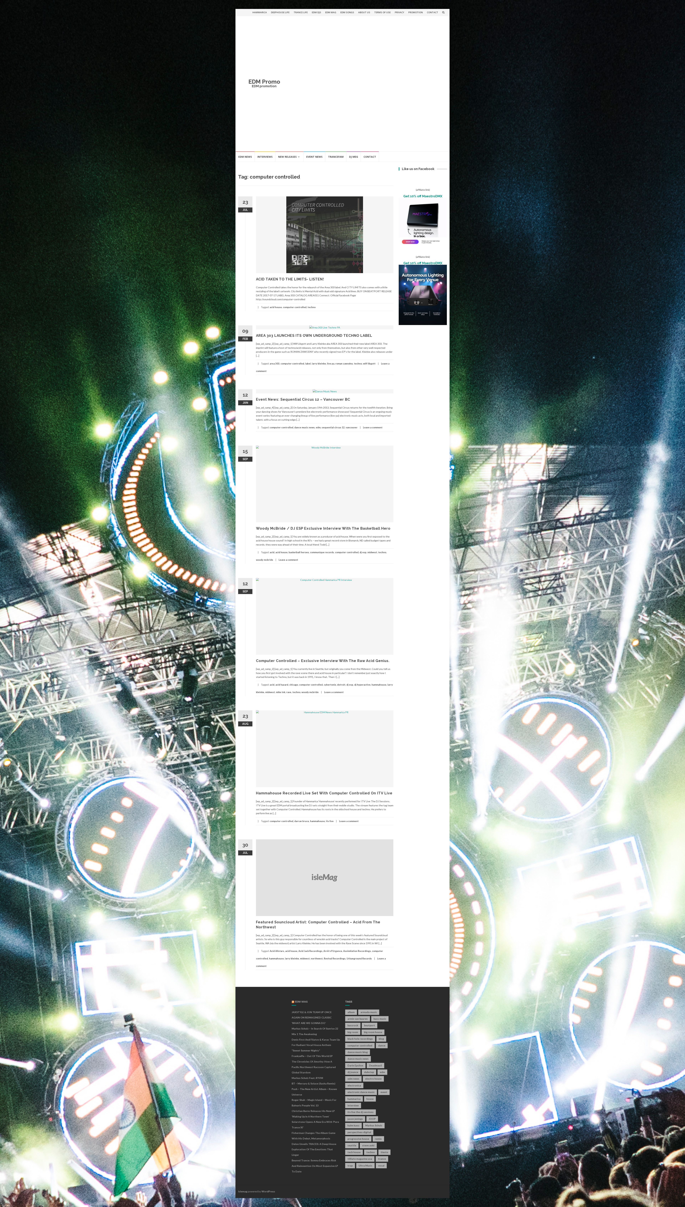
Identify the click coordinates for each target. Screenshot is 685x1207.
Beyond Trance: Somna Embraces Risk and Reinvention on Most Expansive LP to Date (315, 1166)
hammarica (354, 1098)
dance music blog (357, 1052)
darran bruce (301, 821)
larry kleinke (319, 363)
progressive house (358, 1138)
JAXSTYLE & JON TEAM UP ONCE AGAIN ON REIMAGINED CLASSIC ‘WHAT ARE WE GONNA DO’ (312, 1018)
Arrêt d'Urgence (332, 951)
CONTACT (432, 12)
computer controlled (294, 307)
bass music (380, 1018)
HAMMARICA (259, 12)
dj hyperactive (362, 684)
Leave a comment (372, 427)
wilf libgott (369, 363)
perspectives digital (359, 1132)
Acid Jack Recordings (310, 951)
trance (382, 1158)
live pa (330, 363)
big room (352, 1032)
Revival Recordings (335, 958)
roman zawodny (344, 363)
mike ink (280, 692)
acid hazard (281, 684)
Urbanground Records (359, 958)
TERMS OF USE (382, 12)
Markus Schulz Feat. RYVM (307, 1077)
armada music (369, 1012)
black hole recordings (360, 1038)
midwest (372, 552)
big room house (373, 1032)
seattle (351, 1145)
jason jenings (355, 1118)
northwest (317, 958)
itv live (330, 821)
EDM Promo (264, 81)
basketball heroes (299, 552)
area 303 (275, 363)
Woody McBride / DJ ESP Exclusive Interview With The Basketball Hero (323, 528)
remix (378, 1138)
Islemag (242, 1191)
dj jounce (352, 1072)
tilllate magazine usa (359, 1158)
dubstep (369, 1072)
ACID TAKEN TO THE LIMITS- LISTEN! (290, 279)
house (370, 1098)
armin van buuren (357, 1018)
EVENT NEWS (314, 156)
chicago (293, 684)
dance (381, 1045)
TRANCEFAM (336, 156)
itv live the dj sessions (360, 1112)
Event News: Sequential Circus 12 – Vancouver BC (303, 399)
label (308, 363)
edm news (353, 1078)
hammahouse (379, 684)
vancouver (351, 427)
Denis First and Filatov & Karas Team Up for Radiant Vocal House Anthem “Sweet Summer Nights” (316, 1045)
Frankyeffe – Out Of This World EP (312, 1056)
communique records (322, 552)
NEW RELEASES (287, 156)
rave (288, 692)
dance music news (304, 427)
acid (272, 552)
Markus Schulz (373, 1125)
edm (318, 427)
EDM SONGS (347, 12)
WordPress (268, 1191)
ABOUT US (364, 12)
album (351, 1012)
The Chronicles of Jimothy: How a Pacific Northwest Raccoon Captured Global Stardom (314, 1067)
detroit (341, 684)
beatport (369, 1025)
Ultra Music (365, 1165)
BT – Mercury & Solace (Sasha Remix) (313, 1083)
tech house (354, 1152)
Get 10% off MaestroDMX (422, 196)
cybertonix (330, 684)
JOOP (372, 1118)
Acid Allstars (277, 951)
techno (312, 307)
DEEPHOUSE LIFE (280, 12)
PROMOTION (415, 12)
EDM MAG (330, 12)
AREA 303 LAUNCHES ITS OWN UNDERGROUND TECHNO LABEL (314, 335)
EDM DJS (316, 12)
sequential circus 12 (333, 427)
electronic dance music (361, 1092)
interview (353, 1105)
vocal (381, 1165)
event (383, 1092)
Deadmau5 (375, 1065)
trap (350, 1165)
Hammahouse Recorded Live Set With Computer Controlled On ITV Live (324, 793)
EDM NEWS (245, 156)
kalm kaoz (353, 1125)
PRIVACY (399, 12)
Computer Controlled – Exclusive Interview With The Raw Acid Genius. (323, 661)
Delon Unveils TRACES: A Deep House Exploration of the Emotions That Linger (314, 1149)
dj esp (363, 552)
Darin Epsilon (355, 1065)
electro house (373, 1078)
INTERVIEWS (265, 156)
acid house (276, 307)
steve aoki (368, 1145)
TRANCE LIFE (301, 12)
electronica (354, 1085)
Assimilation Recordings (357, 951)
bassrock (352, 1025)
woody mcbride (264, 559)
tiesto (384, 1152)
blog (381, 1038)
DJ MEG (353, 156)
